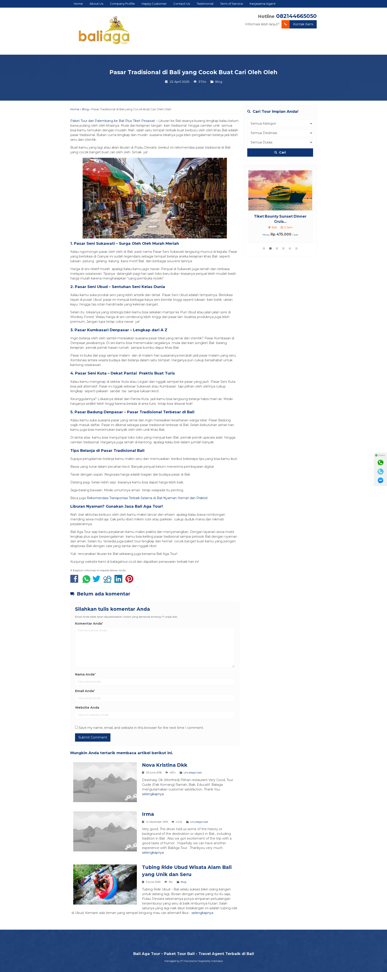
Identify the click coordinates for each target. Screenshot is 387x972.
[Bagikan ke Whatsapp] (86, 581)
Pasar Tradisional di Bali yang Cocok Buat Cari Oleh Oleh (193, 72)
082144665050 (296, 16)
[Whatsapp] (380, 462)
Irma (148, 814)
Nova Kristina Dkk (164, 765)
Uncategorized (193, 772)
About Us (96, 3)
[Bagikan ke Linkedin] (119, 581)
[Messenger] (380, 480)
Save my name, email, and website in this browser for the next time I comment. (141, 728)
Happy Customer (154, 3)
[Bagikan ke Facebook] (75, 581)
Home (78, 3)
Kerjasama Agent (262, 3)
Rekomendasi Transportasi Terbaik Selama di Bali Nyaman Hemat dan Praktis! (147, 498)
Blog (218, 81)
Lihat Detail (284, 190)
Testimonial (205, 3)
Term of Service (231, 3)
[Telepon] (380, 471)
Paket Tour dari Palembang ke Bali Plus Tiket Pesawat (112, 121)
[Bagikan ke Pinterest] (130, 581)
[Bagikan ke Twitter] (97, 581)
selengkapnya (153, 794)
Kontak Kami (303, 24)
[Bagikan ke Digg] (108, 581)
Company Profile (122, 3)
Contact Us (181, 3)
